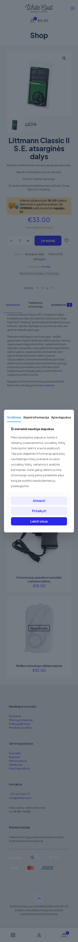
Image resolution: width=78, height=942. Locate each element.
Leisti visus (39, 521)
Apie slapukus (61, 417)
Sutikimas (14, 417)
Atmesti (39, 501)
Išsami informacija (36, 417)
